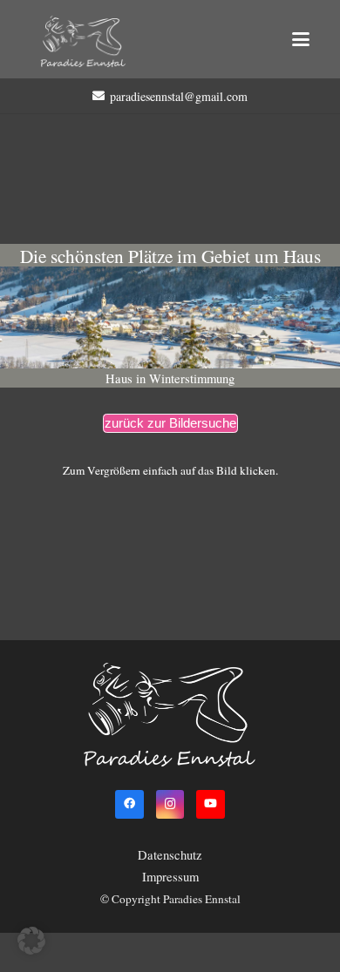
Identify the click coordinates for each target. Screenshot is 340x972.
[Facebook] (129, 804)
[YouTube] (210, 804)
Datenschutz (170, 855)
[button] (301, 39)
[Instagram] (170, 804)
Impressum (170, 876)
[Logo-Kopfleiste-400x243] (83, 42)
